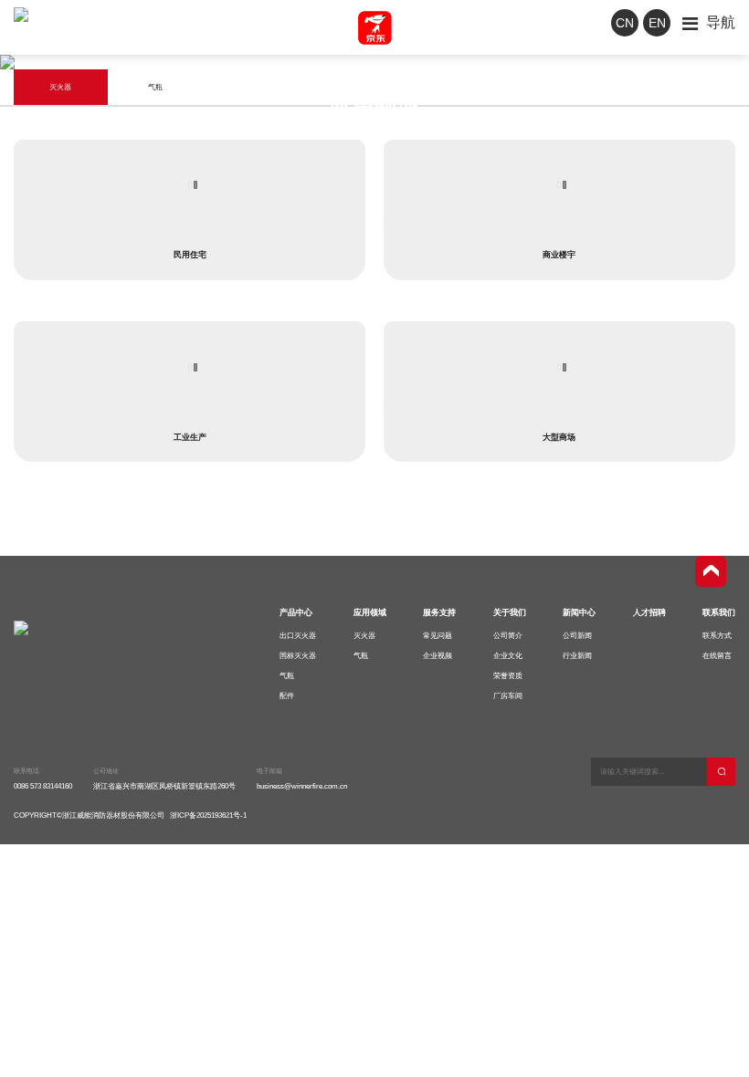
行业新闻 (577, 656)
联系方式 (717, 636)
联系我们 (718, 612)
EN (657, 23)
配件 (287, 696)
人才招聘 (649, 612)
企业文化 (507, 656)
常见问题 (437, 636)
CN (625, 23)
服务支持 (439, 612)
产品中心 (296, 612)
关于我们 (509, 612)
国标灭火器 (298, 656)
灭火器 (364, 636)
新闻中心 (579, 612)
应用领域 (369, 612)
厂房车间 (507, 696)
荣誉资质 (507, 676)
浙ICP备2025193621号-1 (208, 815)
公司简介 (507, 636)
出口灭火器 (298, 636)
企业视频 (437, 656)
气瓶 (287, 676)
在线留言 (717, 656)
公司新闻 (577, 636)
